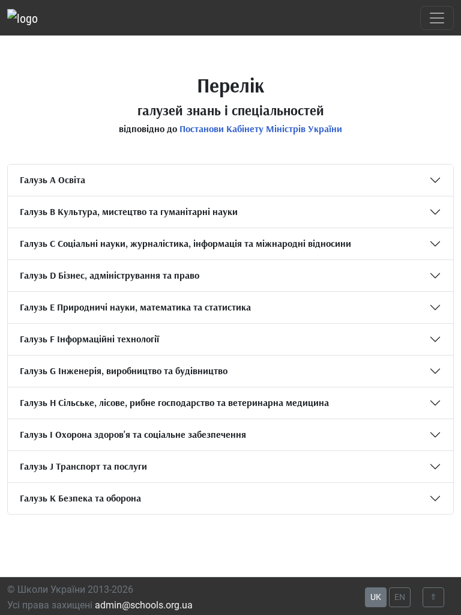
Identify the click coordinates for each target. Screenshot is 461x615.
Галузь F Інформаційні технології (89, 339)
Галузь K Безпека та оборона (80, 498)
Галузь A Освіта (52, 180)
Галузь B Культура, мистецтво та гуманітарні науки (129, 211)
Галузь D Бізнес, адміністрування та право (109, 275)
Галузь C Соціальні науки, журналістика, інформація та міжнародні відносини (185, 243)
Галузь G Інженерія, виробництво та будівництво (123, 371)
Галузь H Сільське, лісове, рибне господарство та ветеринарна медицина (174, 402)
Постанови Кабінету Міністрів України (260, 129)
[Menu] (437, 18)
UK (375, 597)
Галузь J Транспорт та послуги (83, 466)
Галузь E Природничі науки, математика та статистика (135, 307)
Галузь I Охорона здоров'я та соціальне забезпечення (133, 434)
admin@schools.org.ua (144, 605)
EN (399, 597)
